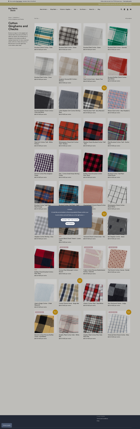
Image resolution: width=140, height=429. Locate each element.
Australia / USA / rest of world (70, 219)
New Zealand (70, 223)
